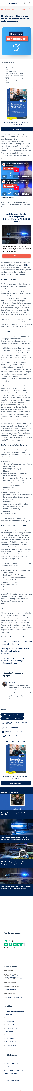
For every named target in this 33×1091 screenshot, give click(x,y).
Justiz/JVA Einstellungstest (10, 1073)
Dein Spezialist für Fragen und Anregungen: (18, 80)
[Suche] (24, 3)
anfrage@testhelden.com (13, 989)
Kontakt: (8, 82)
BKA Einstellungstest (9, 1067)
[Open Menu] (3, 2)
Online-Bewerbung (11, 71)
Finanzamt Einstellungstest (11, 1077)
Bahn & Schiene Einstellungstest (12, 1080)
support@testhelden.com (13, 977)
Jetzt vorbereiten (16, 129)
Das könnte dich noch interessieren (15, 79)
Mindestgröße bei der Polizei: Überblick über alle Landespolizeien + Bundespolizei (15, 651)
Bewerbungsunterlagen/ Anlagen (15, 75)
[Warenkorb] (30, 3)
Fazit (7, 77)
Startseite (3, 8)
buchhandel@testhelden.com (14, 997)
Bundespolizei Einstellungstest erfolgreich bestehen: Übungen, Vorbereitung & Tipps (12, 660)
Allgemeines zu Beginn (12, 69)
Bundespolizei (11, 8)
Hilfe (21, 978)
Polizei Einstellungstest (10, 1060)
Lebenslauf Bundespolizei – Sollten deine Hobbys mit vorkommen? (16, 643)
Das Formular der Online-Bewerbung (16, 73)
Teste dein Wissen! (11, 68)
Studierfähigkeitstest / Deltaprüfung (13, 1070)
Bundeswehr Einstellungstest (11, 1063)
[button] (7, 742)
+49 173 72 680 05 (13, 975)
